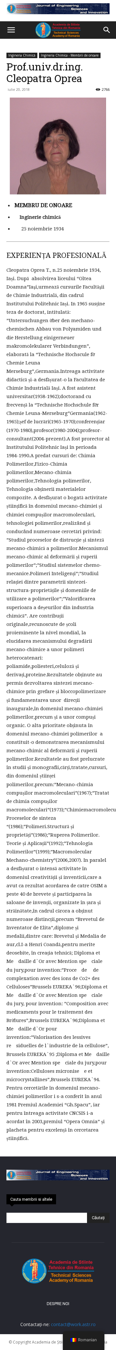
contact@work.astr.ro (73, 1324)
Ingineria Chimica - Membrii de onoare (70, 55)
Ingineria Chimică (21, 55)
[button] (11, 30)
